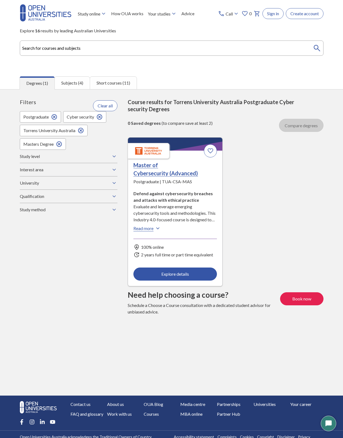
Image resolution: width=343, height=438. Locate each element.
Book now (301, 298)
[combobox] (171, 48)
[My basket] (257, 13)
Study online (89, 13)
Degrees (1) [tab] (37, 83)
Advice (187, 13)
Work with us (119, 414)
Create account (304, 13)
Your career (301, 404)
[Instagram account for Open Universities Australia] (32, 422)
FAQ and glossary (86, 414)
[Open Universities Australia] (45, 19)
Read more (143, 228)
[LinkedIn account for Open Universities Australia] (42, 422)
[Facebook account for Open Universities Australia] (22, 422)
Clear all (105, 105)
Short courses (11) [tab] (113, 82)
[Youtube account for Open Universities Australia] (52, 422)
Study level (30, 156)
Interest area (31, 169)
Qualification (32, 196)
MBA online (191, 414)
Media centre (192, 404)
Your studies (159, 13)
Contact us (80, 404)
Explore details (175, 274)
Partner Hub (228, 414)
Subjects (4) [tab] (72, 82)
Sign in (273, 13)
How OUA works (127, 13)
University (29, 182)
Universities (265, 404)
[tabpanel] (171, 242)
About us (115, 404)
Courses (151, 414)
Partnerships (229, 404)
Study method (33, 209)
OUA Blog (153, 404)
